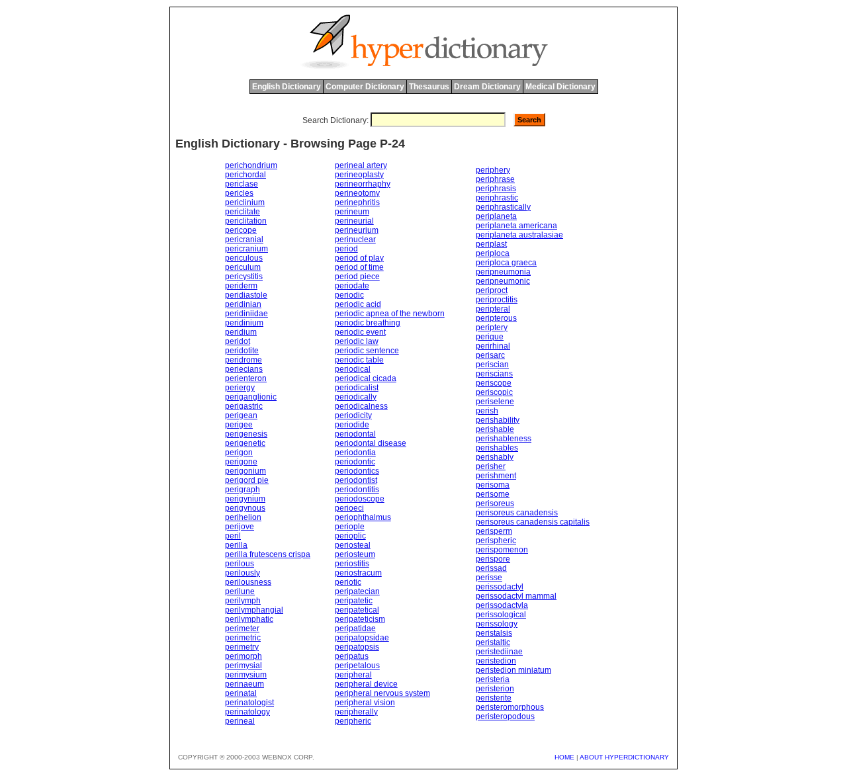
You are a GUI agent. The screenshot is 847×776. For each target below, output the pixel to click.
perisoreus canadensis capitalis (533, 522)
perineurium (357, 230)
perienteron (246, 378)
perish (487, 410)
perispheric (496, 540)
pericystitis (244, 276)
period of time (359, 267)
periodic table (359, 360)
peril (233, 535)
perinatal (241, 693)
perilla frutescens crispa (267, 554)
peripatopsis (357, 647)
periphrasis (496, 188)
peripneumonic (503, 281)
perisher (491, 466)
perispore (493, 559)
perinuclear (355, 239)
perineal (240, 721)
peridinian (243, 304)
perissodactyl (499, 586)
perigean (241, 415)
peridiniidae (246, 313)
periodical (353, 369)
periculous (244, 258)
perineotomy (357, 193)
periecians (244, 369)
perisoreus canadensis (517, 512)
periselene (495, 401)
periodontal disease (370, 443)
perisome (493, 494)
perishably (494, 457)
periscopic (494, 392)
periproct (492, 290)
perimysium (246, 674)
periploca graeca (506, 262)
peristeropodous (505, 716)
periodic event (360, 332)
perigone (241, 461)
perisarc (490, 355)
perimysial (243, 665)
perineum (352, 211)
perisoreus (495, 503)
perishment (496, 475)
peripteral (493, 309)
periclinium (245, 202)
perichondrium (251, 165)
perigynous (245, 508)
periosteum (355, 554)
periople (350, 526)
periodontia (355, 452)
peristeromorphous (510, 707)
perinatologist (249, 702)
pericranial (244, 239)
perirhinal (493, 346)
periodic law (357, 341)
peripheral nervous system (382, 693)
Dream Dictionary (487, 86)
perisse (489, 577)
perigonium (245, 471)
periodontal (355, 434)
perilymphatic (249, 619)
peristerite (494, 698)
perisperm (494, 531)
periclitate (242, 211)
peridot (237, 341)
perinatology (247, 711)
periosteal (353, 545)
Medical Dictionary (560, 86)
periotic (348, 582)
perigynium (245, 498)
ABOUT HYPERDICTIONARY (624, 757)
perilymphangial (254, 610)
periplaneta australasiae (519, 234)
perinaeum (244, 684)
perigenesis (246, 434)
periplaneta (496, 216)
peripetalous (357, 665)
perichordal (245, 174)
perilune (240, 591)
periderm (241, 285)
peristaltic (493, 642)
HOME (564, 757)
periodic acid (358, 304)
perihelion (243, 517)
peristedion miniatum (513, 670)
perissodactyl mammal (516, 596)
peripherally (356, 711)
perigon (239, 452)
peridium (241, 332)
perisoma (493, 485)
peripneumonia (503, 272)
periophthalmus (363, 517)
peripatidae (355, 628)
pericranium (246, 248)
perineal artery (361, 165)
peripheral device (366, 684)
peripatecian (357, 591)
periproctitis (496, 299)
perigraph (242, 489)
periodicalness (361, 406)
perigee (239, 424)
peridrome (243, 360)
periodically (356, 397)
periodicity (353, 415)
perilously (242, 573)
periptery (492, 327)
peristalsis (494, 633)
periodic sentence (367, 350)
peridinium (244, 322)
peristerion (495, 688)
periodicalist (357, 387)
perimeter (242, 628)
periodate (352, 285)
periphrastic (497, 197)
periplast (491, 244)
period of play (359, 258)
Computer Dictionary (365, 86)
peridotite (242, 350)
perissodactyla (502, 605)
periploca (493, 253)
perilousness (248, 582)
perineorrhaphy (362, 184)
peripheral (353, 674)
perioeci (349, 508)
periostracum (358, 573)
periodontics (357, 471)
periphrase (495, 179)
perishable (495, 429)
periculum (243, 267)
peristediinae (499, 651)
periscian (492, 364)
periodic (349, 295)
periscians (494, 373)
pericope (241, 230)
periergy (240, 387)
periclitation (246, 221)
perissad (491, 568)
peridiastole (246, 295)
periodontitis (357, 489)
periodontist (356, 480)
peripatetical (357, 610)
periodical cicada (365, 378)
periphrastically (503, 207)
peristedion (496, 661)
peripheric (353, 721)
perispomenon (502, 549)
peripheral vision (365, 702)
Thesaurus (429, 86)
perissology (496, 623)
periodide (352, 424)
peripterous (496, 318)
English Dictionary (286, 86)
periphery (493, 170)
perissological (501, 614)
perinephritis (357, 202)
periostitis (352, 563)
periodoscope (359, 498)
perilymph (243, 600)
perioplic (350, 535)
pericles (239, 193)
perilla (236, 545)
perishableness (503, 438)
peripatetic (354, 600)
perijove (239, 526)
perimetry (242, 647)
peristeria (493, 679)
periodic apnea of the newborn (390, 313)
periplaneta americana (516, 225)
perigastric (244, 406)
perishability (497, 420)
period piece (357, 276)
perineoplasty (359, 174)
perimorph (243, 656)
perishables (497, 448)
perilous (239, 563)
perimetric (243, 637)
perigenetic (245, 443)
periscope (494, 383)
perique (490, 336)
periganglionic (251, 397)
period (346, 248)
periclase (241, 184)
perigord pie (247, 480)
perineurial (354, 221)
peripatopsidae (362, 637)
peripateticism (360, 619)
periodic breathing (367, 322)
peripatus (352, 656)
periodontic (355, 461)
